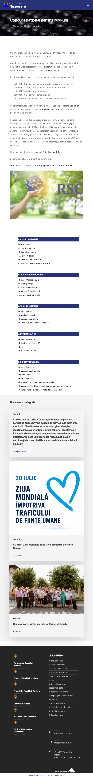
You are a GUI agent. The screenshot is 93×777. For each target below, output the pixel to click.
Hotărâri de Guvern (28, 351)
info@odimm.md (52, 70)
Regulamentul (25, 311)
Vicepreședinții (26, 284)
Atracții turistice (26, 256)
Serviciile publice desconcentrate (34, 263)
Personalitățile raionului (30, 259)
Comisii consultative (28, 319)
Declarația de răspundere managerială (37, 382)
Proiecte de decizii (27, 339)
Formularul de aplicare (20, 165)
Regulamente (25, 378)
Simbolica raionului (27, 248)
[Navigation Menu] (88, 5)
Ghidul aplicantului (51, 152)
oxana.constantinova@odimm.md (42, 109)
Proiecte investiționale (29, 371)
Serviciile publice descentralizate (34, 323)
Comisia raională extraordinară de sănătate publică (42, 390)
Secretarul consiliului (29, 287)
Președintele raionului (29, 280)
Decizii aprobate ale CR (29, 343)
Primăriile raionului (27, 252)
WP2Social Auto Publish (36, 775)
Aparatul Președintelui (29, 291)
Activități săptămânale (29, 295)
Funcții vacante (26, 375)
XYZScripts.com (59, 775)
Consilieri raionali (27, 315)
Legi (21, 347)
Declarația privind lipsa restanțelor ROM (53, 165)
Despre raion (25, 244)
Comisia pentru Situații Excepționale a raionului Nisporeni (45, 386)
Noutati (35, 26)
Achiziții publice (26, 367)
